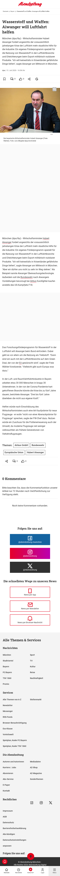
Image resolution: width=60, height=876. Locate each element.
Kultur (32, 666)
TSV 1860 (7, 678)
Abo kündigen (9, 834)
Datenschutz (8, 822)
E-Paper (6, 785)
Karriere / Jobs (9, 767)
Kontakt (6, 791)
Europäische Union (14, 452)
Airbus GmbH (21, 445)
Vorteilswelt (8, 734)
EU (20, 363)
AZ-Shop (34, 767)
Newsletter (8, 705)
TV (31, 661)
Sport (32, 655)
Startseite (5, 11)
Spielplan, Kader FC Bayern (15, 740)
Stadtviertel (8, 661)
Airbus (33, 281)
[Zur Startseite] (30, 6)
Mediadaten (35, 762)
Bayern (12, 11)
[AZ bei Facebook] (31, 803)
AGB (5, 817)
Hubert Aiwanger (35, 452)
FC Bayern (7, 672)
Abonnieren (8, 773)
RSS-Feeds (7, 717)
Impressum (8, 811)
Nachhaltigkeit (36, 678)
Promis (6, 684)
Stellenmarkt (35, 699)
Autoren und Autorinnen (13, 762)
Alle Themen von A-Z (12, 699)
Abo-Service (8, 779)
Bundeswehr (27, 277)
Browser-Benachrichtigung (15, 723)
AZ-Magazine (36, 773)
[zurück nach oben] (30, 857)
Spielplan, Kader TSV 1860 (14, 746)
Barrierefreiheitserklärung (14, 828)
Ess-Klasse (8, 729)
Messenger (8, 711)
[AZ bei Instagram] (41, 803)
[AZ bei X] (50, 803)
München (7, 655)
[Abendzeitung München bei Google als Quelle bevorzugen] (37, 79)
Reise (32, 672)
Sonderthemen (36, 779)
